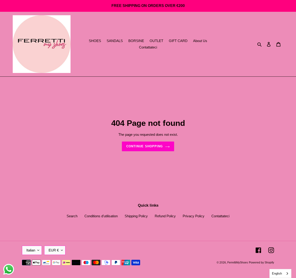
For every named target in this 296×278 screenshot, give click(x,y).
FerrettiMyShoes (237, 262)
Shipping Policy (136, 216)
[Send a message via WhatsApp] (8, 269)
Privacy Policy (193, 216)
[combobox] (280, 273)
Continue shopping (144, 146)
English (277, 273)
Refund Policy (165, 216)
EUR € (54, 250)
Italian (30, 250)
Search (72, 216)
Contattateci (220, 216)
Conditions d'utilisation (101, 216)
